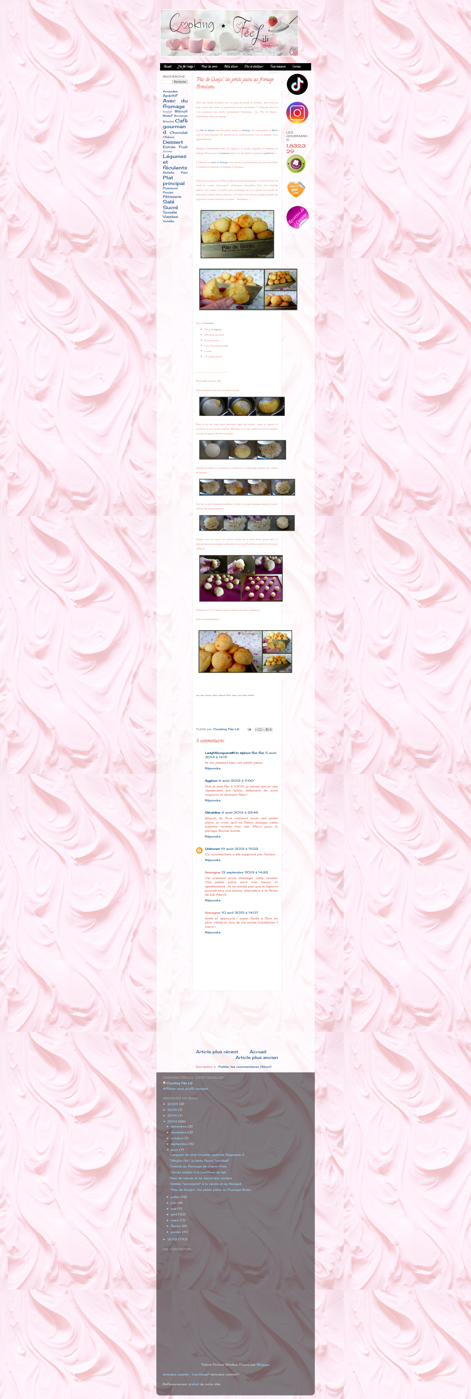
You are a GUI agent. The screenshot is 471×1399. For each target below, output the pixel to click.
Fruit (183, 147)
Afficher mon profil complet (185, 1088)
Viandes (170, 216)
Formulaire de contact (199, 1355)
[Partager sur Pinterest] (270, 729)
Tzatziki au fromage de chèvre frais (198, 1166)
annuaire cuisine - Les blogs (185, 1374)
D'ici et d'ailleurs (253, 67)
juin (174, 1203)
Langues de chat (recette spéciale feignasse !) (207, 1155)
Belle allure (231, 67)
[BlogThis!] (260, 729)
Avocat (167, 111)
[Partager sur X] (263, 729)
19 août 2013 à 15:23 (239, 849)
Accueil (167, 67)
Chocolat (179, 132)
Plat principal (174, 180)
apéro (202, 695)
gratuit (193, 1384)
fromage (246, 130)
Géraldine (212, 812)
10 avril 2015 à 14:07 (239, 912)
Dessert (173, 142)
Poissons (170, 188)
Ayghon (211, 780)
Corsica (296, 67)
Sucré (170, 207)
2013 (172, 1121)
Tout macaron (278, 67)
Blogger (263, 1364)
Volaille (168, 221)
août (175, 1150)
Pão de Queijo (207, 130)
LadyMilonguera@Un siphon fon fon (234, 753)
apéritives (269, 153)
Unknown (212, 849)
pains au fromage (219, 162)
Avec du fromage (175, 103)
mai (174, 1208)
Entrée (169, 147)
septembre (180, 1144)
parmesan (225, 153)
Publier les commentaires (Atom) (244, 1067)
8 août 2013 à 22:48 (240, 812)
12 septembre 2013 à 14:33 (244, 872)
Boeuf (168, 115)
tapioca (218, 329)
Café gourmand (175, 126)
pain (197, 695)
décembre (179, 1126)
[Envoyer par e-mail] (256, 729)
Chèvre (168, 137)
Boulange (181, 115)
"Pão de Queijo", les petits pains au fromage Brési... (211, 1190)
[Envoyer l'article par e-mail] (249, 729)
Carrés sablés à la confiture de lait (198, 1172)
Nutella (168, 172)
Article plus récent (217, 1051)
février (176, 1226)
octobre (178, 1138)
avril (174, 1214)
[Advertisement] (237, 1020)
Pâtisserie (172, 196)
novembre (179, 1132)
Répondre (213, 768)
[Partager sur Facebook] (267, 729)
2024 (173, 1104)
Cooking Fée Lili (179, 1083)
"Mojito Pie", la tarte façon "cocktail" (199, 1160)
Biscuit (181, 111)
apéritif (214, 695)
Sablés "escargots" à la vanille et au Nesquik (206, 1184)
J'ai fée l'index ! (186, 67)
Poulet (168, 192)
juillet (175, 1197)
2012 (172, 1239)
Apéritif (170, 95)
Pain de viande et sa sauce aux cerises (201, 1178)
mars (175, 1220)
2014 (172, 1115)
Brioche (168, 121)
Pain (184, 172)
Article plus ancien (257, 1057)
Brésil (275, 130)
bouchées (209, 323)
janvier (176, 1232)
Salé (168, 202)
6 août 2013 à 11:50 (236, 780)
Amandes (170, 91)
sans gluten (242, 695)
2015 (172, 1110)
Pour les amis (209, 67)
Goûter (167, 151)
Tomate (170, 212)
